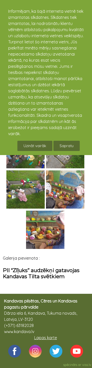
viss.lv (86, 365)
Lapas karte (45, 337)
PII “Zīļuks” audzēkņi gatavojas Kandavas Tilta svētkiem (41, 273)
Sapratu (67, 145)
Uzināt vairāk (35, 145)
